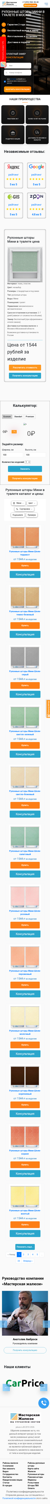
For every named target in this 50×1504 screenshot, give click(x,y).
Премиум (32, 515)
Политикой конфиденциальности (19, 1498)
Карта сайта (33, 1469)
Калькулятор (48, 707)
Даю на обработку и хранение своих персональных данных (16, 81)
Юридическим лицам (12, 1480)
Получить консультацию (25, 375)
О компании (8, 1466)
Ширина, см (7, 449)
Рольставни (33, 1483)
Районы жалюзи (10, 1463)
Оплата (31, 1488)
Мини (19, 503)
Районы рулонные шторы (36, 1464)
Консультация (30, 5)
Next (46, 1324)
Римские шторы (35, 1477)
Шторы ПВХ (33, 1485)
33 (19, 1261)
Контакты (7, 1477)
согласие (13, 79)
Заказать (25, 469)
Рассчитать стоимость (25, 367)
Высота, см (30, 449)
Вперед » (27, 1261)
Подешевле (18, 515)
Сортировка (25, 509)
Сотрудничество (10, 1474)
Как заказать (9, 1469)
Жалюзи (32, 1471)
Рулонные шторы (36, 1474)
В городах (7, 1485)
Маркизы (32, 1480)
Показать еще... (25, 1247)
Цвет (31, 503)
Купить (25, 565)
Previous (3, 1324)
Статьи (6, 1483)
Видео (6, 1471)
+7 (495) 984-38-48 (30, 2)
